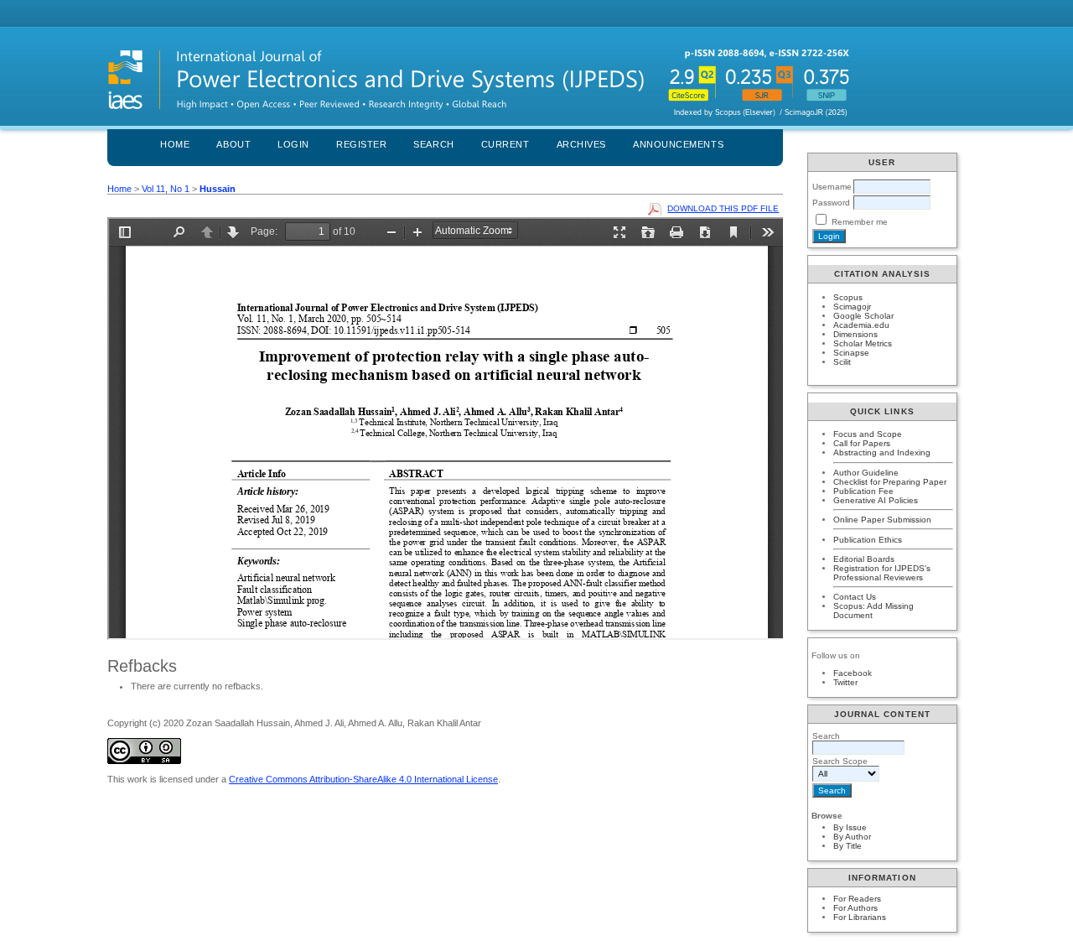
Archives (581, 144)
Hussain (218, 189)
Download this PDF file (723, 208)
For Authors (855, 907)
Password (831, 202)
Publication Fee (863, 491)
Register (361, 144)
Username (832, 186)
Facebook (852, 673)
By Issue (850, 827)
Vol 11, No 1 (165, 189)
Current (505, 144)
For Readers (857, 898)
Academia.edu (861, 325)
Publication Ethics (867, 539)
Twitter (845, 682)
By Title (847, 845)
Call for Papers (861, 443)
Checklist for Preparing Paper (889, 481)
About (233, 144)
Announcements (678, 144)
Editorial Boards (863, 559)
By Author (852, 836)
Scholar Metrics (862, 343)
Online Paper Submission (882, 519)
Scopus (848, 297)
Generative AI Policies (875, 500)
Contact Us (854, 596)
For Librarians (859, 917)
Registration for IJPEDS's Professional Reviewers (881, 573)
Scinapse (851, 352)
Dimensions (855, 334)
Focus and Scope (867, 434)
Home (174, 144)
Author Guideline (866, 472)
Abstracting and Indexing (881, 452)
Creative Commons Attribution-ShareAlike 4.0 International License (363, 779)
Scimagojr (852, 306)
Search (433, 144)
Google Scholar (863, 315)
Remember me (860, 221)
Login (293, 144)
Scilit (842, 362)
